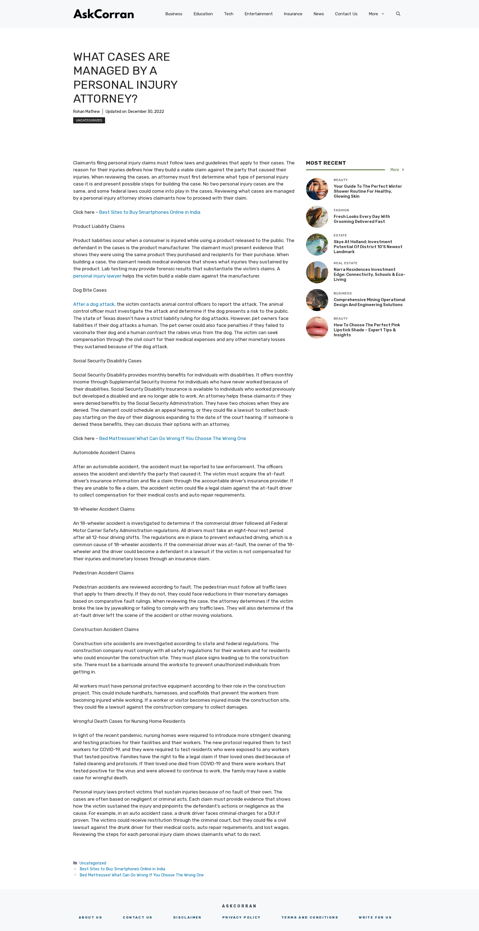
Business (173, 13)
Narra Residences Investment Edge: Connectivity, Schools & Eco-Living (369, 274)
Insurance (293, 13)
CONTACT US (137, 917)
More (373, 13)
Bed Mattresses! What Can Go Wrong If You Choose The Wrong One (172, 438)
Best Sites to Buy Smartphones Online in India (149, 212)
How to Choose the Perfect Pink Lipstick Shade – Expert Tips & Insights (367, 329)
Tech (228, 13)
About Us (90, 917)
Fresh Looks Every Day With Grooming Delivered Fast (362, 219)
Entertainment (258, 13)
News (319, 13)
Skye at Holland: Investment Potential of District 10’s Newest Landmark (368, 246)
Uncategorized (89, 120)
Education (203, 13)
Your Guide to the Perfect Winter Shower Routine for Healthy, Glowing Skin (368, 191)
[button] (398, 14)
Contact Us (346, 13)
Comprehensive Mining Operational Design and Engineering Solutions (369, 302)
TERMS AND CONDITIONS (309, 917)
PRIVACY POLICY (241, 917)
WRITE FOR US (375, 917)
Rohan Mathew (86, 111)
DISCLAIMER (187, 917)
